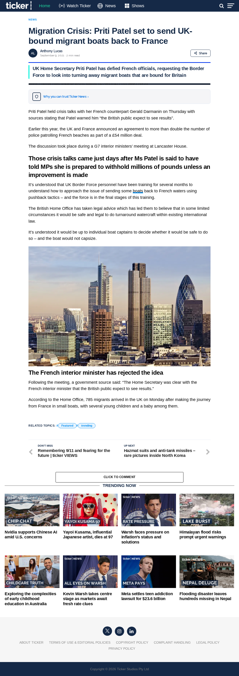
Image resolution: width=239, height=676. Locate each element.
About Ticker (31, 642)
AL (33, 53)
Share (203, 53)
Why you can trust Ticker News (66, 96)
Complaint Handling (172, 642)
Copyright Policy (132, 642)
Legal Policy (207, 642)
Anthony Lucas (51, 51)
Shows (138, 5)
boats (138, 191)
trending (86, 425)
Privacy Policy (122, 648)
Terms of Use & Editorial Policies (79, 642)
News (110, 5)
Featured (67, 425)
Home (44, 5)
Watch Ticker (79, 5)
